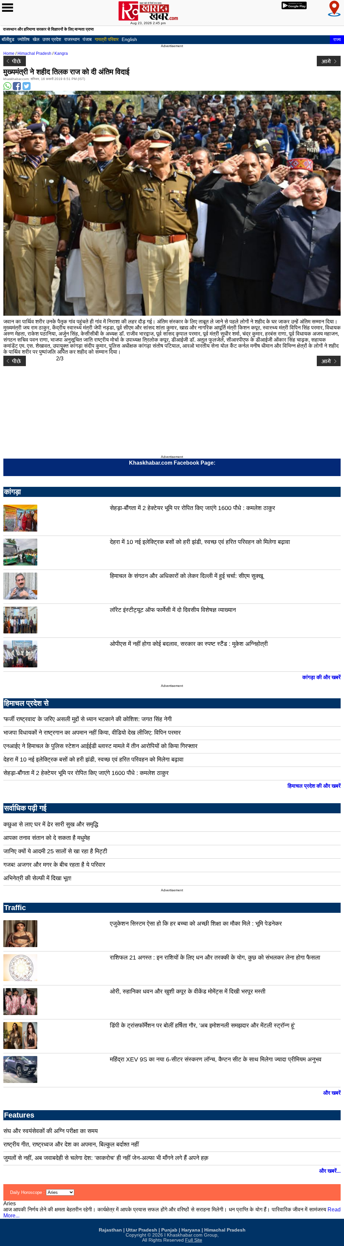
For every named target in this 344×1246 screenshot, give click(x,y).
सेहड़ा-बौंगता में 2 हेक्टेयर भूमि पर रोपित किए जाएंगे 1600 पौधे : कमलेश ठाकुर (192, 508)
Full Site (193, 1240)
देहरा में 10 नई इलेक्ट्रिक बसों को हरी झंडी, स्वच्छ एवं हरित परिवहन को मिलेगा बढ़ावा (200, 542)
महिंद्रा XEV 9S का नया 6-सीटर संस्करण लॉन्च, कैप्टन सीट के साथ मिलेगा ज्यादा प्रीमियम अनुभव (215, 1059)
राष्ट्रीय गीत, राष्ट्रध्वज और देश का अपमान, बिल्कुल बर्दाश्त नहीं (71, 1144)
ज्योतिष (23, 39)
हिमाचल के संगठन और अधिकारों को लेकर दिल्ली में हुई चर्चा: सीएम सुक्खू (186, 576)
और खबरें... (330, 1171)
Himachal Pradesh (34, 53)
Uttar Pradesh (141, 1230)
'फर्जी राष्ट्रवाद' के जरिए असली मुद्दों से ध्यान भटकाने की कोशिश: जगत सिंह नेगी (87, 719)
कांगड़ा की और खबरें (321, 677)
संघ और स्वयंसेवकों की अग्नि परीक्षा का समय (50, 1131)
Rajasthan (110, 1230)
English (129, 39)
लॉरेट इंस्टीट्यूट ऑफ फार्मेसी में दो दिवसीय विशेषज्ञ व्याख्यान (173, 610)
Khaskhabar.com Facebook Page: (172, 463)
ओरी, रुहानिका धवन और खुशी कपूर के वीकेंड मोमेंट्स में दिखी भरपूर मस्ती (187, 991)
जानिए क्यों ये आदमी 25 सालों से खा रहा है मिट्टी (55, 851)
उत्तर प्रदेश (51, 39)
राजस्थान (72, 39)
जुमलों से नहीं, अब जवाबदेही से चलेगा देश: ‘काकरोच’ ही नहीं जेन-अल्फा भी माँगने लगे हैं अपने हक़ (105, 1158)
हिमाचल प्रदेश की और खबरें (314, 786)
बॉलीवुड (8, 39)
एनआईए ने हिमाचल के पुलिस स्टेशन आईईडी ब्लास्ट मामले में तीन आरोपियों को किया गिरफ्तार (100, 746)
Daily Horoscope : (28, 1192)
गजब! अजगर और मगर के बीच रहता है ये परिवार (54, 864)
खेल (36, 39)
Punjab (169, 1230)
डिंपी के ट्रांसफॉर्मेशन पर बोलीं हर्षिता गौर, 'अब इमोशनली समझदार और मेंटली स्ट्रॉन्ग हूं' (202, 1025)
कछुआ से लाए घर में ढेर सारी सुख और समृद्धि (50, 824)
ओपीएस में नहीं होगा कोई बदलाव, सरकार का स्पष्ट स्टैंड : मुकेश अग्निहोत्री (189, 643)
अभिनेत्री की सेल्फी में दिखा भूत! (37, 878)
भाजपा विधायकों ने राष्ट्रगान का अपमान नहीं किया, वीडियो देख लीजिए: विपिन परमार (92, 732)
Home (8, 53)
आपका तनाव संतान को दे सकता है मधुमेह (46, 837)
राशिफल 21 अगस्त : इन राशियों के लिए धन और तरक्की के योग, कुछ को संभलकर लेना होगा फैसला (215, 957)
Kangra (61, 53)
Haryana (190, 1230)
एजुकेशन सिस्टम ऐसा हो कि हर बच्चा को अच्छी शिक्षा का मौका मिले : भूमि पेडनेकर (196, 923)
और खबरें (332, 1093)
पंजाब (87, 39)
